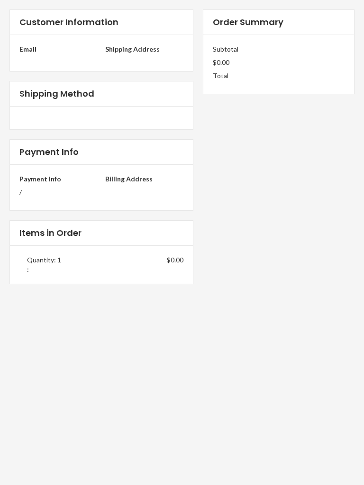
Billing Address (129, 179)
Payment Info (40, 179)
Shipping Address (132, 49)
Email (27, 49)
